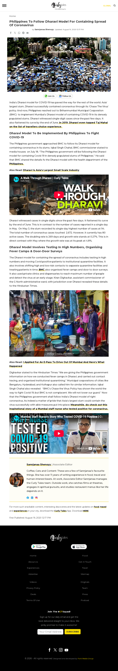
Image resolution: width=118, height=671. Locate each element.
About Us (33, 562)
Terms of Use (33, 600)
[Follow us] (66, 96)
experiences (20, 511)
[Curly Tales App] (39, 547)
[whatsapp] (19, 33)
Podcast (85, 600)
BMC (41, 269)
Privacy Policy (33, 588)
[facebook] (11, 33)
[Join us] (50, 96)
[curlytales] (59, 540)
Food (85, 555)
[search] (114, 6)
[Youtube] (66, 650)
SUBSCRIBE (72, 631)
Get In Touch (85, 562)
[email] (27, 33)
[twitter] (15, 33)
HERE (85, 511)
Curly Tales (60, 511)
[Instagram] (60, 650)
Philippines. (16, 163)
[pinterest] (23, 33)
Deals (33, 594)
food (96, 507)
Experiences (33, 568)
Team (85, 588)
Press (85, 594)
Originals (85, 582)
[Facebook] (49, 650)
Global (107, 6)
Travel (85, 568)
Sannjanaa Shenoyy (44, 29)
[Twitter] (55, 650)
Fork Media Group (85, 658)
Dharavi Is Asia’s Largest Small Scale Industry (51, 170)
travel (103, 507)
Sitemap (85, 574)
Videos (33, 582)
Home (12, 16)
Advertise (33, 574)
